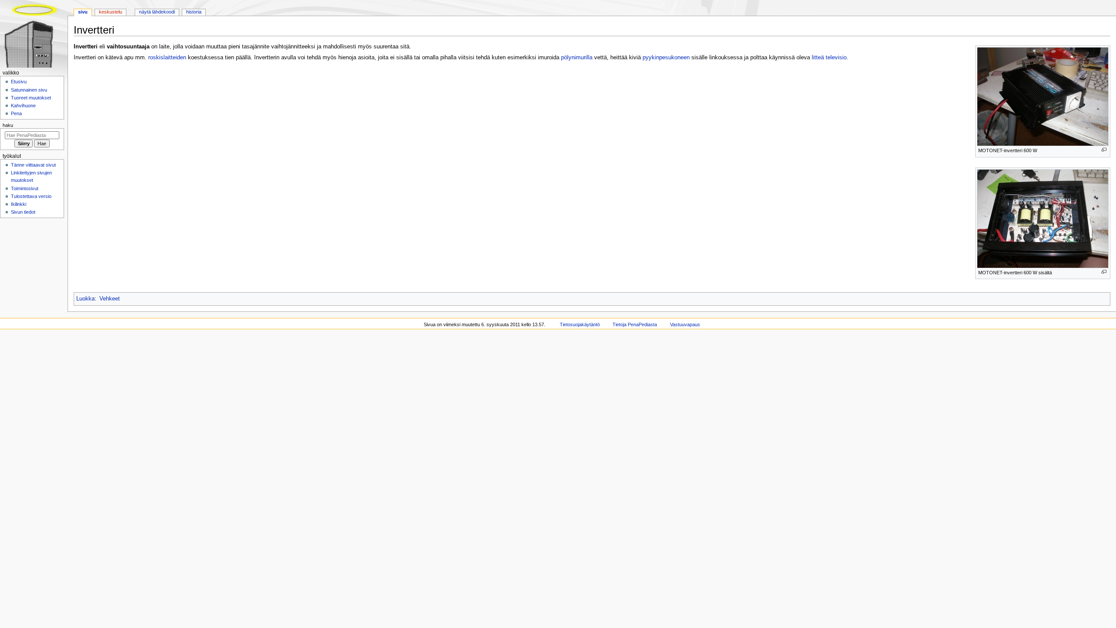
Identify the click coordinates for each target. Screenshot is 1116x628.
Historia (193, 11)
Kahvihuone (23, 105)
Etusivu (19, 81)
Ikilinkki (18, 204)
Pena (16, 113)
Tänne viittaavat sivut (33, 164)
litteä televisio (829, 58)
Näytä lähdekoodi (157, 11)
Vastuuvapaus (685, 324)
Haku (8, 125)
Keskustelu (110, 11)
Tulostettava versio (31, 196)
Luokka (85, 299)
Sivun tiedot (23, 212)
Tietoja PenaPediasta (634, 324)
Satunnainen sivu (29, 89)
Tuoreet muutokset (31, 97)
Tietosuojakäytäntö (580, 324)
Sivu (83, 11)
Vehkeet (109, 299)
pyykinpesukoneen (666, 58)
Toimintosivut (24, 188)
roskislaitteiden (167, 58)
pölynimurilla (576, 58)
